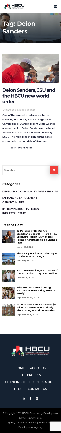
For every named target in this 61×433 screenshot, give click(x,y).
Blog (18, 389)
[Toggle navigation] (48, 6)
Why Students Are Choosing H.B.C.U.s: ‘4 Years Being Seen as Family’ (36, 290)
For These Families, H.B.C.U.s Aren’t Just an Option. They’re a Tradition (37, 272)
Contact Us (37, 389)
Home (20, 368)
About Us (38, 368)
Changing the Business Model (30, 382)
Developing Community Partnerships (30, 191)
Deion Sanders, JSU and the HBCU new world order (30, 102)
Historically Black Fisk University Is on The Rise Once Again (36, 255)
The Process (30, 375)
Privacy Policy (34, 418)
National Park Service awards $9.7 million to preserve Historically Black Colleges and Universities (37, 307)
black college (27, 109)
